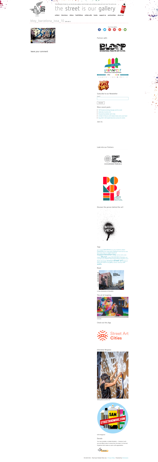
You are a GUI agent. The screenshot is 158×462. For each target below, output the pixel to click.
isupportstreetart (104, 254)
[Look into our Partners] (112, 160)
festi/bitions (79, 15)
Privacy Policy (111, 458)
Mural (104, 256)
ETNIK (105, 251)
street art (118, 260)
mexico (99, 257)
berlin (112, 249)
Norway (122, 257)
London (124, 255)
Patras (110, 258)
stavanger (103, 261)
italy (114, 254)
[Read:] (110, 280)
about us (120, 15)
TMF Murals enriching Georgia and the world (110, 110)
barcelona (107, 249)
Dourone (100, 251)
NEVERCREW (115, 257)
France (119, 251)
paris (104, 258)
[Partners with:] (112, 47)
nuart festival (100, 258)
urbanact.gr (119, 262)
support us (102, 15)
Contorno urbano (120, 249)
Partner (107, 258)
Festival (115, 251)
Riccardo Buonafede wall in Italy (106, 114)
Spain (98, 261)
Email (98, 96)
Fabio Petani (110, 251)
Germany (123, 251)
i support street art (112, 253)
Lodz (121, 255)
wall (124, 262)
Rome (118, 258)
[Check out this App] (112, 335)
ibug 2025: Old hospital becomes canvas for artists (111, 118)
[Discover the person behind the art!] (108, 226)
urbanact (115, 262)
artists (57, 15)
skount (127, 258)
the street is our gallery (107, 262)
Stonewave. (125, 458)
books (95, 15)
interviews (64, 15)
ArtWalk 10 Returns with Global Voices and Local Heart (112, 116)
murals (109, 257)
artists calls (88, 15)
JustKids (118, 255)
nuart (126, 257)
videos (71, 15)
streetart (110, 260)
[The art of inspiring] (112, 307)
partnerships (112, 15)
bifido (114, 249)
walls (99, 263)
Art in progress (100, 249)
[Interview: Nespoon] (112, 375)
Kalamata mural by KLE (104, 112)
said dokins (122, 258)
